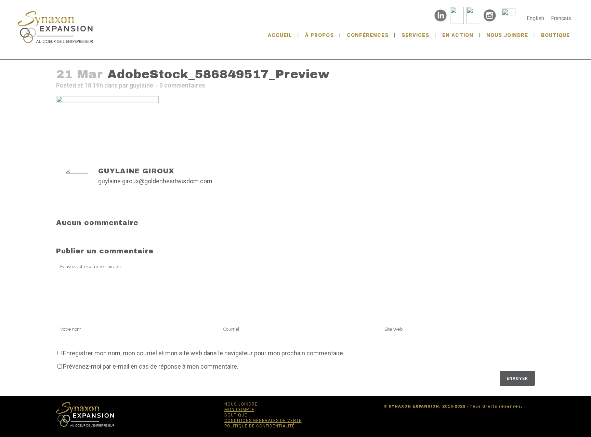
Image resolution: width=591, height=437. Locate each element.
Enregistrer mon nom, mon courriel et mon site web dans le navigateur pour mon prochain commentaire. (203, 353)
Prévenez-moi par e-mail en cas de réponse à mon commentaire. (150, 366)
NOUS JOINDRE (241, 404)
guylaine (141, 85)
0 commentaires (182, 85)
